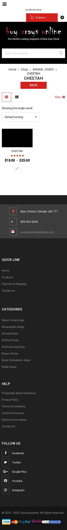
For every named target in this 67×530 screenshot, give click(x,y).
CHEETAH (17, 151)
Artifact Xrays (10, 340)
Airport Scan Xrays (13, 320)
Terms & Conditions (14, 406)
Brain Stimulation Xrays (16, 360)
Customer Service (13, 413)
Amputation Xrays (13, 326)
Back (33, 85)
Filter (58, 97)
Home (12, 69)
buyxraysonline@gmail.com (37, 232)
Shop (24, 69)
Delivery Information (14, 419)
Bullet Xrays (9, 366)
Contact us (8, 290)
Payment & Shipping (14, 283)
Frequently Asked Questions (19, 393)
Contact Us (8, 426)
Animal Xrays (10, 333)
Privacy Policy (10, 399)
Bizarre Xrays (10, 353)
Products (7, 277)
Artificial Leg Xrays (13, 346)
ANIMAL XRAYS (43, 69)
